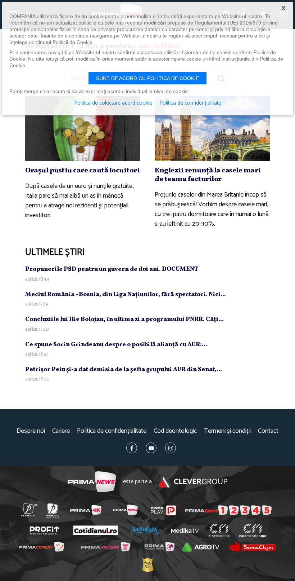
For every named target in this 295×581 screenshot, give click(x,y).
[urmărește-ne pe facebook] (131, 448)
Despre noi (31, 431)
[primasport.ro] (228, 510)
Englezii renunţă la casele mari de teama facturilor (208, 175)
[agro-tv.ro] (200, 547)
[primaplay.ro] (163, 510)
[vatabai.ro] (147, 564)
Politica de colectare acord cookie (113, 103)
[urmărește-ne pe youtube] (151, 448)
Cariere (61, 431)
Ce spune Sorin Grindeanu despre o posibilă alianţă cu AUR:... (116, 344)
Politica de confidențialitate (111, 431)
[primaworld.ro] (159, 546)
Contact (268, 431)
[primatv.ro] (29, 509)
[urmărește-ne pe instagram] (170, 448)
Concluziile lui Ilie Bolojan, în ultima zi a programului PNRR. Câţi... (124, 319)
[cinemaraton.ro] (219, 530)
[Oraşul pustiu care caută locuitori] (82, 128)
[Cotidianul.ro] (95, 530)
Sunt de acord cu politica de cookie (147, 78)
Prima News (92, 482)
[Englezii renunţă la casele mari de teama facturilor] (212, 128)
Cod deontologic (175, 431)
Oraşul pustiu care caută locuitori (82, 171)
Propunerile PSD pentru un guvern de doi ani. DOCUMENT (111, 269)
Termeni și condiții (227, 431)
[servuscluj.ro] (252, 546)
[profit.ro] (44, 531)
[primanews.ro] (125, 510)
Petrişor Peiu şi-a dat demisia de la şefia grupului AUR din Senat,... (123, 369)
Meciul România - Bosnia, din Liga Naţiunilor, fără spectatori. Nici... (125, 294)
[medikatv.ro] (185, 530)
